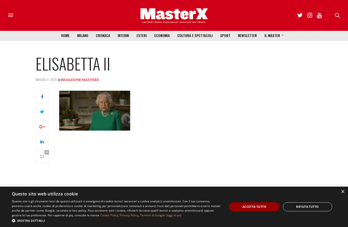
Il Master (272, 35)
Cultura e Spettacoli (195, 35)
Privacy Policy (129, 215)
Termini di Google (152, 215)
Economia (162, 35)
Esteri (142, 35)
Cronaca (103, 35)
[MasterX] (174, 15)
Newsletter (247, 35)
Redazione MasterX (80, 80)
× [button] (342, 192)
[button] (116, 220)
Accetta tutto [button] (254, 207)
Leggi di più (174, 215)
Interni (123, 35)
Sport (225, 35)
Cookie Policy (109, 215)
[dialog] (174, 207)
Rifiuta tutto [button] (307, 207)
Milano (82, 35)
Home (65, 35)
